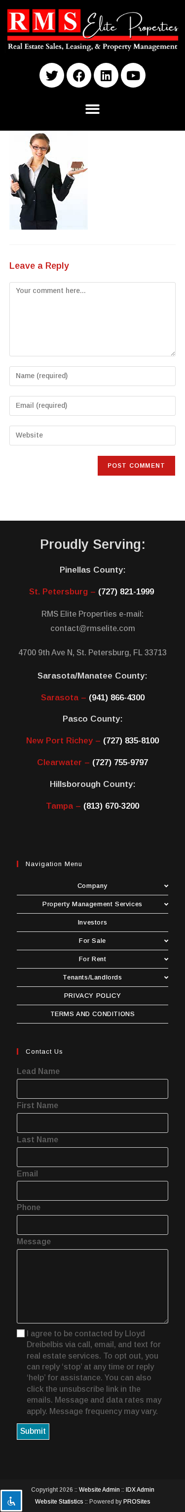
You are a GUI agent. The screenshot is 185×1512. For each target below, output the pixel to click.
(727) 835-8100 (131, 740)
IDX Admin (140, 1489)
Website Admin (99, 1489)
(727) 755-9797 (120, 762)
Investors (92, 922)
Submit (33, 1431)
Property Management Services (92, 904)
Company (92, 885)
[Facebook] (79, 75)
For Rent (93, 959)
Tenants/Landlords (92, 977)
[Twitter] (51, 75)
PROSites (136, 1501)
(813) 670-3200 (111, 806)
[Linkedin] (106, 75)
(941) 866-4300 (117, 697)
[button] (92, 109)
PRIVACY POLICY (92, 995)
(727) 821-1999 (126, 591)
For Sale (92, 940)
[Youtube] (133, 75)
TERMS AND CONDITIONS (92, 1014)
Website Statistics (59, 1501)
